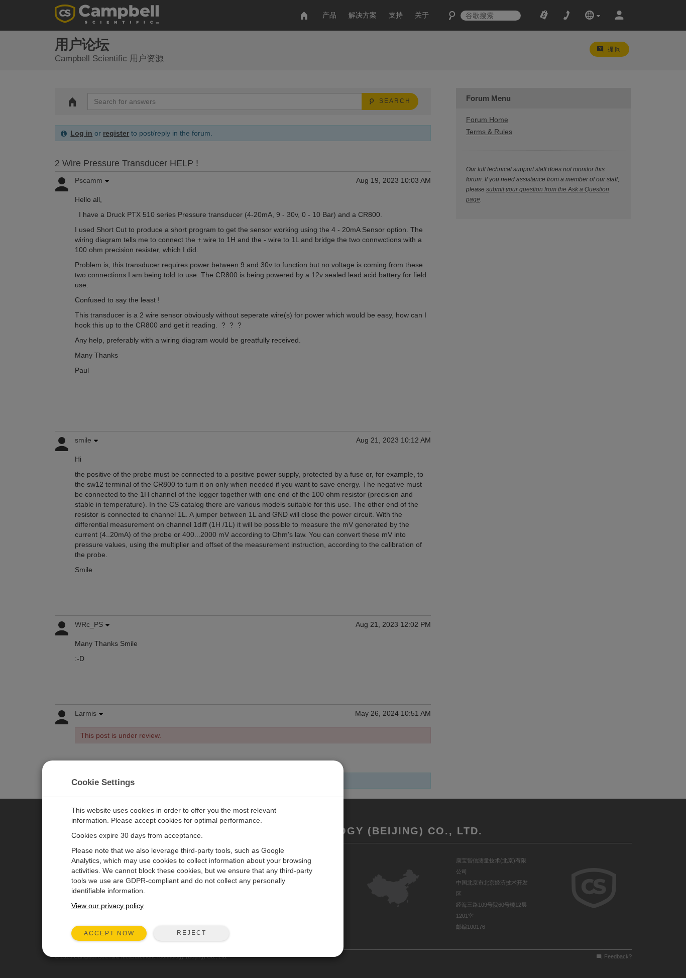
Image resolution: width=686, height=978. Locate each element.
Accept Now (109, 933)
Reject (191, 932)
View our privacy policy (107, 906)
